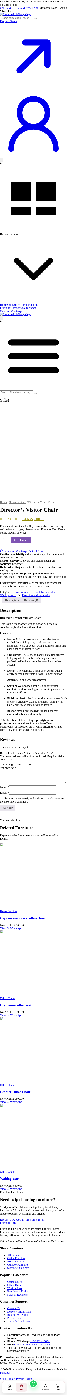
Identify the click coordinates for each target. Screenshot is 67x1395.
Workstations (14, 1288)
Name (4, 787)
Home (3, 304)
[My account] (33, 156)
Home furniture (17, 502)
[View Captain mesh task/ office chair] (33, 908)
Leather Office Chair (15, 1092)
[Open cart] (1, 160)
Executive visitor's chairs (36, 595)
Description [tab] (12, 600)
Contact (31, 307)
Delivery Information (19, 1311)
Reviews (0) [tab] (31, 600)
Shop (10, 304)
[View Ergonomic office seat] (33, 995)
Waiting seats (9, 1179)
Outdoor (15, 307)
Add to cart (21, 540)
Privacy (20, 1378)
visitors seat (54, 592)
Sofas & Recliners (17, 1294)
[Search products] (35, 18)
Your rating (7, 764)
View (3, 928)
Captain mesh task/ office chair (22, 918)
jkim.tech (5, 1372)
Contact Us (13, 1308)
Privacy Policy (15, 1317)
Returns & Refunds (18, 1314)
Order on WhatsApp (11, 311)
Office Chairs (39, 592)
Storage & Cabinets (18, 1267)
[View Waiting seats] (33, 1168)
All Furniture (14, 1255)
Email (4, 792)
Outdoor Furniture (17, 1264)
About (23, 307)
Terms (28, 1378)
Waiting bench (8, 595)
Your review (8, 767)
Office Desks (14, 1285)
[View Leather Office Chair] (33, 1081)
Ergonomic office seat (15, 1005)
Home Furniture (16, 1261)
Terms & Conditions (18, 1321)
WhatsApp (32, 7)
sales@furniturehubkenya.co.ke (32, 1344)
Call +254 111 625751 (12, 7)
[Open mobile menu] (33, 355)
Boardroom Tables (17, 1291)
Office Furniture (22, 304)
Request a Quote (9, 1219)
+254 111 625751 (40, 1341)
